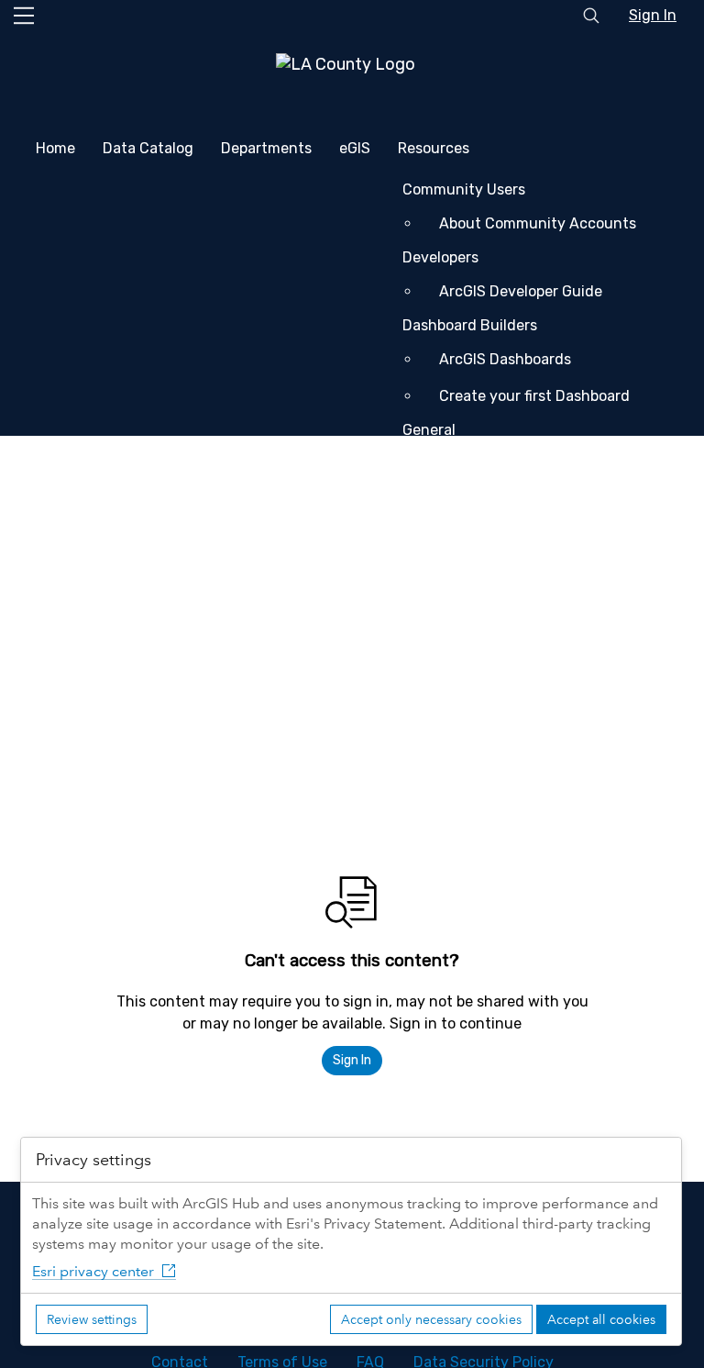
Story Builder (484, 464)
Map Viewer (478, 500)
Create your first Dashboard (534, 396)
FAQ (90, 662)
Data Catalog (148, 148)
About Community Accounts (537, 223)
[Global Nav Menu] (24, 15)
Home (55, 148)
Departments (266, 148)
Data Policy (116, 698)
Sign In (652, 15)
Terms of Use (122, 625)
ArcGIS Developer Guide (520, 291)
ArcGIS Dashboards (505, 359)
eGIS (354, 148)
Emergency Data (247, 544)
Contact (105, 588)
